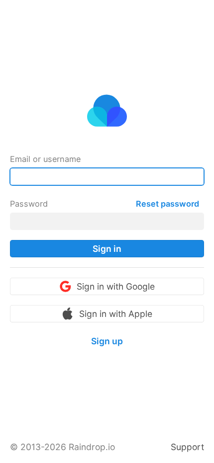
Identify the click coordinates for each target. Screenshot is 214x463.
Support (187, 447)
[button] (107, 248)
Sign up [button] (107, 341)
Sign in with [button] (116, 286)
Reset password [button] (167, 204)
